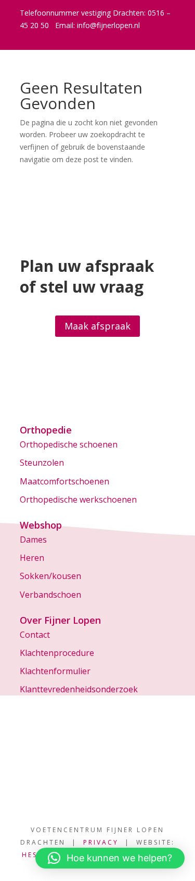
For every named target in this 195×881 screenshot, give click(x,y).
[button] (110, 858)
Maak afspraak (97, 326)
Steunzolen (42, 462)
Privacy (101, 842)
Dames (33, 539)
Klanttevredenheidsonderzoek (79, 689)
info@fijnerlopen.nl (108, 25)
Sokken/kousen (50, 576)
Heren (32, 557)
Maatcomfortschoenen (64, 481)
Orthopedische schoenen (69, 444)
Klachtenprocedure (57, 653)
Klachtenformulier (55, 671)
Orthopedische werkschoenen (78, 499)
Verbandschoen (50, 594)
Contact (35, 634)
